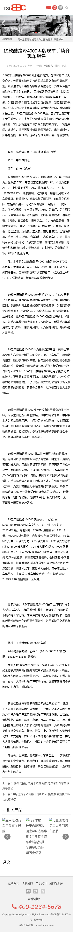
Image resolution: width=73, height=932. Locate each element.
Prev (7, 837)
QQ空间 (43, 891)
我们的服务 (56, 883)
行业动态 (48, 66)
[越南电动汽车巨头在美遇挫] (13, 826)
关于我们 (41, 883)
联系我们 (27, 883)
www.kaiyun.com (22, 914)
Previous (3, 23)
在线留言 (13, 883)
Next (69, 23)
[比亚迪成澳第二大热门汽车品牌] (60, 826)
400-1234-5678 (39, 906)
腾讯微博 (35, 891)
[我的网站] (16, 7)
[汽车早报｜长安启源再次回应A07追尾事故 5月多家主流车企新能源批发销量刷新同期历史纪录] (36, 837)
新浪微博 (28, 891)
